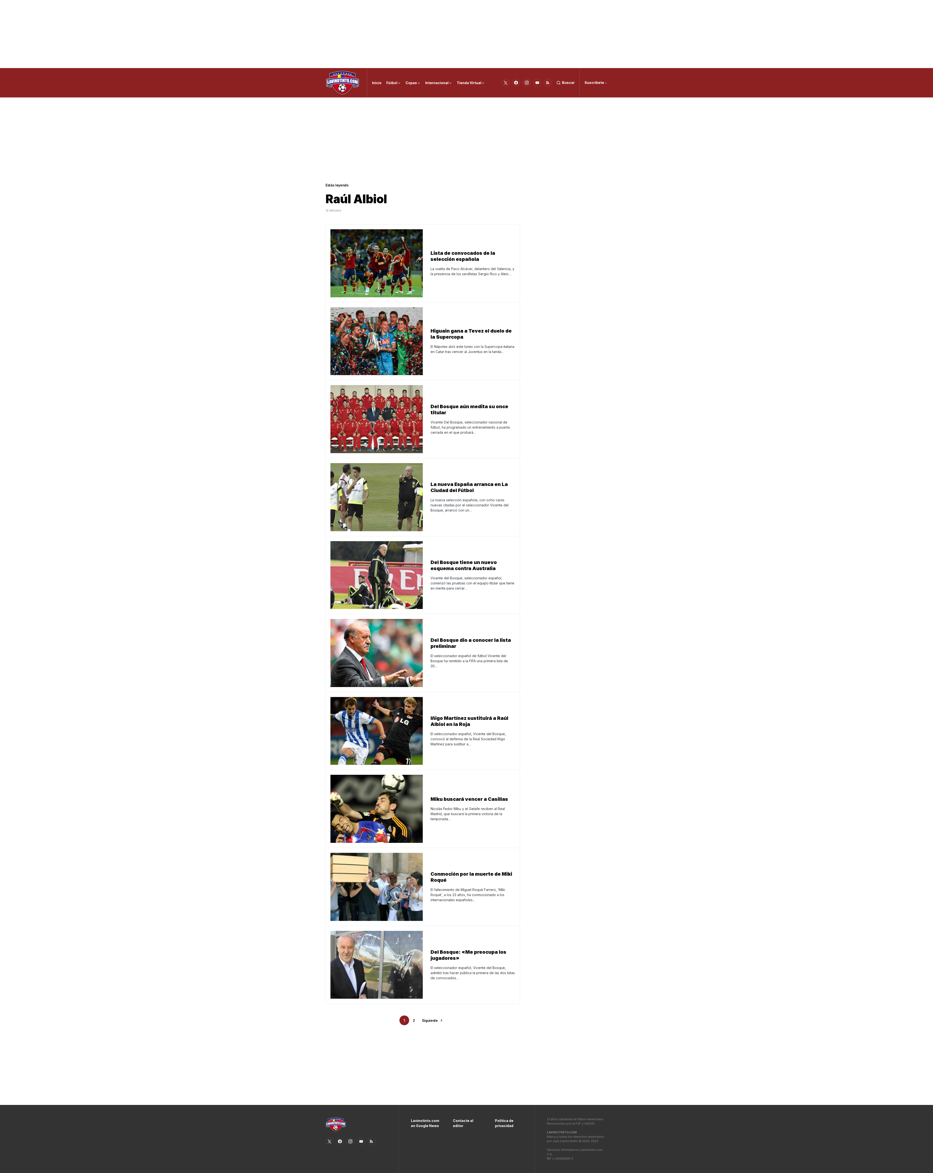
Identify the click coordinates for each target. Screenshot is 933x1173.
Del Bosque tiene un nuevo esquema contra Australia (464, 565)
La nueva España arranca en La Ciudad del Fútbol (469, 487)
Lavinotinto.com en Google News (424, 1123)
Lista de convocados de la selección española (463, 256)
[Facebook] (516, 83)
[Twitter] (506, 83)
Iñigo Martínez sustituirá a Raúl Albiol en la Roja (469, 721)
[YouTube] (537, 83)
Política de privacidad (504, 1123)
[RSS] (548, 83)
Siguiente (430, 1020)
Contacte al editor (463, 1123)
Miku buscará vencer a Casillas (469, 799)
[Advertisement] (466, 34)
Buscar (568, 82)
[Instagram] (527, 83)
